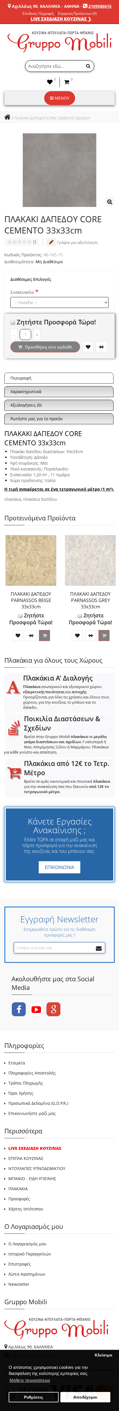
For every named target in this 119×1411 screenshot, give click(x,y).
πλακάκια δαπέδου (40, 499)
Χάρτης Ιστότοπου (25, 1209)
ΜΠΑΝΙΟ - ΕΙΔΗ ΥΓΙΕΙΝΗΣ (32, 1178)
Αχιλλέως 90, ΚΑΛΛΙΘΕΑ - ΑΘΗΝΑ (45, 6)
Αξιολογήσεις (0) (26, 405)
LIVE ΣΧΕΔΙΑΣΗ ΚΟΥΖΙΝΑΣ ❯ (61, 18)
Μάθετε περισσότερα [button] (30, 1380)
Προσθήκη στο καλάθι (48, 347)
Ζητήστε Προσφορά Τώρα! (55, 321)
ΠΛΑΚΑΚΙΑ (18, 1188)
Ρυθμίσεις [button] (33, 1397)
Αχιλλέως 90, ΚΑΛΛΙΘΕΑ (30, 1347)
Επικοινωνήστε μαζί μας (32, 1113)
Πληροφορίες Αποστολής (32, 1073)
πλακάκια (12, 499)
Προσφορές (19, 1198)
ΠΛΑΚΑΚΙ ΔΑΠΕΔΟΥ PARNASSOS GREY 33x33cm (90, 600)
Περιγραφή (20, 378)
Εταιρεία (16, 1063)
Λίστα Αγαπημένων (26, 1274)
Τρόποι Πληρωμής (25, 1083)
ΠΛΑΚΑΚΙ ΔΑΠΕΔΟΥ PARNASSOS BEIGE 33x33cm (31, 600)
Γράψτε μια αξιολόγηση (77, 242)
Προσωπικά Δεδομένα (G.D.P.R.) (38, 1103)
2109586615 (99, 6)
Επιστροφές (19, 1264)
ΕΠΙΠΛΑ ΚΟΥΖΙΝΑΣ (25, 1158)
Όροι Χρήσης (20, 1093)
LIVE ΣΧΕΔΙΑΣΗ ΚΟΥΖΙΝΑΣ (34, 1148)
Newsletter (18, 1284)
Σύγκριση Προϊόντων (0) (77, 13)
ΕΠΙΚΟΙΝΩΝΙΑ (59, 867)
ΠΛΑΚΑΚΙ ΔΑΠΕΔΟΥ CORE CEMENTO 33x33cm (52, 118)
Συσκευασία (22, 292)
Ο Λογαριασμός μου (27, 1243)
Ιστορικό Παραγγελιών (29, 1254)
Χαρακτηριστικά (25, 391)
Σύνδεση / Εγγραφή (38, 13)
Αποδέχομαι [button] (85, 1397)
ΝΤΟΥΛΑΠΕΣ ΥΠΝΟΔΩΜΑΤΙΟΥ (36, 1168)
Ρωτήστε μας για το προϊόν (36, 418)
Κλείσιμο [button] (103, 1355)
